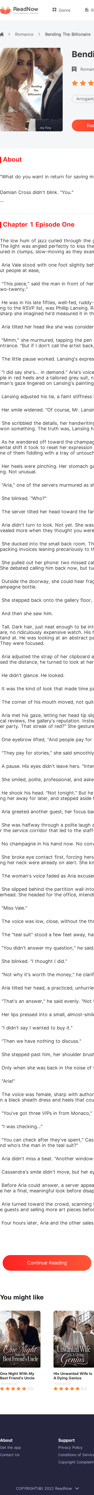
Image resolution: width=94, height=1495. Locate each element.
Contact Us (9, 1454)
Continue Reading (47, 1263)
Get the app (10, 1447)
